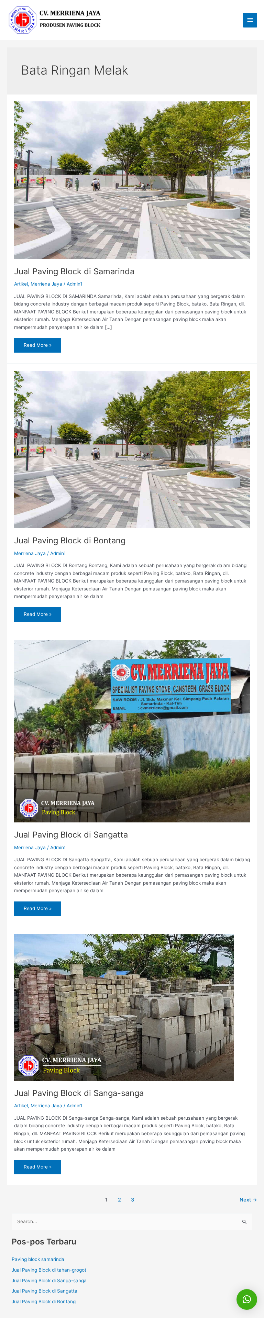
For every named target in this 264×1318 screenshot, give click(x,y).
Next (248, 1200)
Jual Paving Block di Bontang (69, 540)
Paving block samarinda (38, 1259)
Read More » (37, 343)
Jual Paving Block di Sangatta (71, 835)
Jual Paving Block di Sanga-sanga (79, 1093)
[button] (246, 1299)
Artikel (21, 284)
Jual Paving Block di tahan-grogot (49, 1270)
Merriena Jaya (46, 284)
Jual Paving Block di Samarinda (74, 271)
